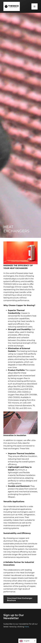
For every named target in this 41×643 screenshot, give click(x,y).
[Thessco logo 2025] (11, 3)
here (27, 627)
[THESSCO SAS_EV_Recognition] (30, 632)
